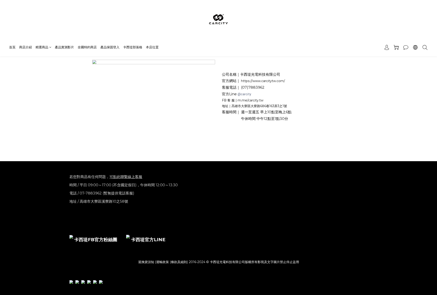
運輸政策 (162, 262)
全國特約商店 (87, 47)
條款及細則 (179, 262)
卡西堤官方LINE (148, 239)
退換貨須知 (146, 262)
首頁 (12, 47)
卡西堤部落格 (132, 47)
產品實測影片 (64, 47)
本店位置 (152, 47)
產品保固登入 (109, 47)
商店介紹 (25, 47)
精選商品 (42, 47)
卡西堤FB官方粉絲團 (95, 239)
